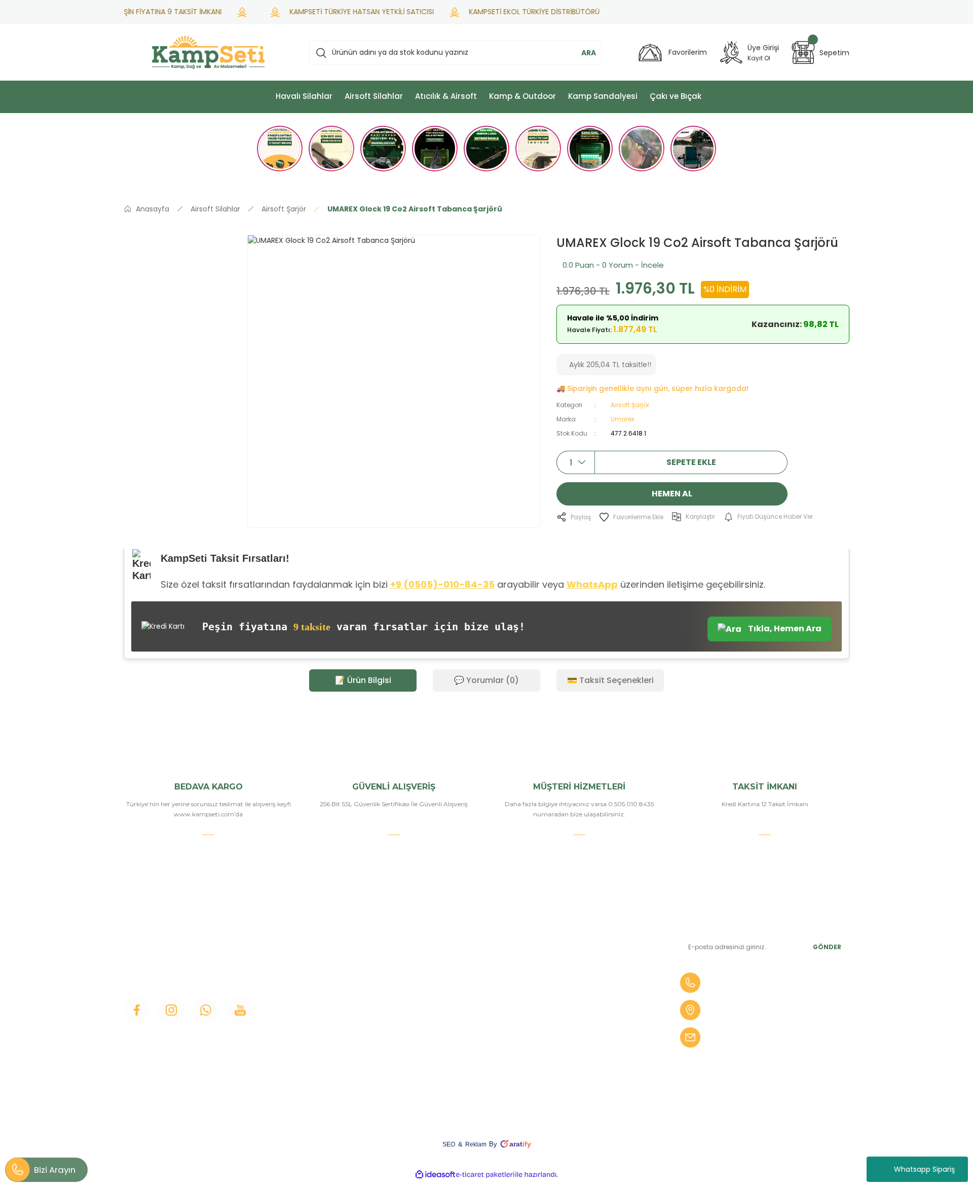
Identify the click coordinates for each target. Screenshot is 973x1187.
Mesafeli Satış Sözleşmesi (478, 1006)
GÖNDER (827, 947)
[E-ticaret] (485, 1174)
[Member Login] (731, 52)
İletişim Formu (334, 988)
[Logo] (208, 52)
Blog (317, 1006)
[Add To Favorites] (631, 517)
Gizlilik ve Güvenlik (465, 1023)
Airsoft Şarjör (630, 405)
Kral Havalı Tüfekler (589, 1057)
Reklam (475, 1144)
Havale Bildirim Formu (472, 971)
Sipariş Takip (454, 988)
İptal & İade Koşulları (468, 1040)
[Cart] (803, 52)
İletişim (321, 937)
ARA (588, 53)
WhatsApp (592, 584)
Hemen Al (672, 493)
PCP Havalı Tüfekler (591, 1006)
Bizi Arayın (55, 1170)
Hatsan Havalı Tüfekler (595, 1023)
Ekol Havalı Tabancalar (595, 1040)
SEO (448, 1144)
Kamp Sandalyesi (339, 1023)
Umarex (622, 419)
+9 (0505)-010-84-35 (442, 584)
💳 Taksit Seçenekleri (610, 680)
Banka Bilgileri (457, 937)
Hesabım (449, 954)
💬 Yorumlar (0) (486, 680)
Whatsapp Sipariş (924, 1169)
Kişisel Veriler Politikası (472, 1057)
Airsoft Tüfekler (583, 971)
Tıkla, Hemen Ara (783, 628)
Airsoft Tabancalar (587, 988)
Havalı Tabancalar (586, 954)
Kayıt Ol (758, 58)
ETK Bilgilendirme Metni (475, 1075)
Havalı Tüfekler (582, 937)
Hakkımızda (330, 954)
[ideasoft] (435, 1174)
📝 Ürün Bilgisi (363, 680)
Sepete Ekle (691, 462)
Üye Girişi (325, 971)
